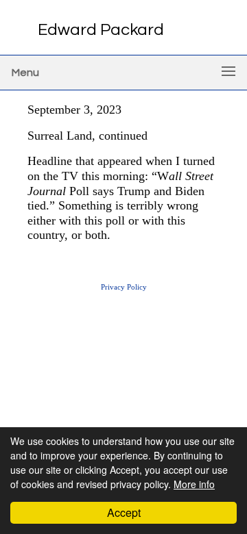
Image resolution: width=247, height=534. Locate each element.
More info (194, 484)
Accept (124, 512)
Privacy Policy (124, 287)
